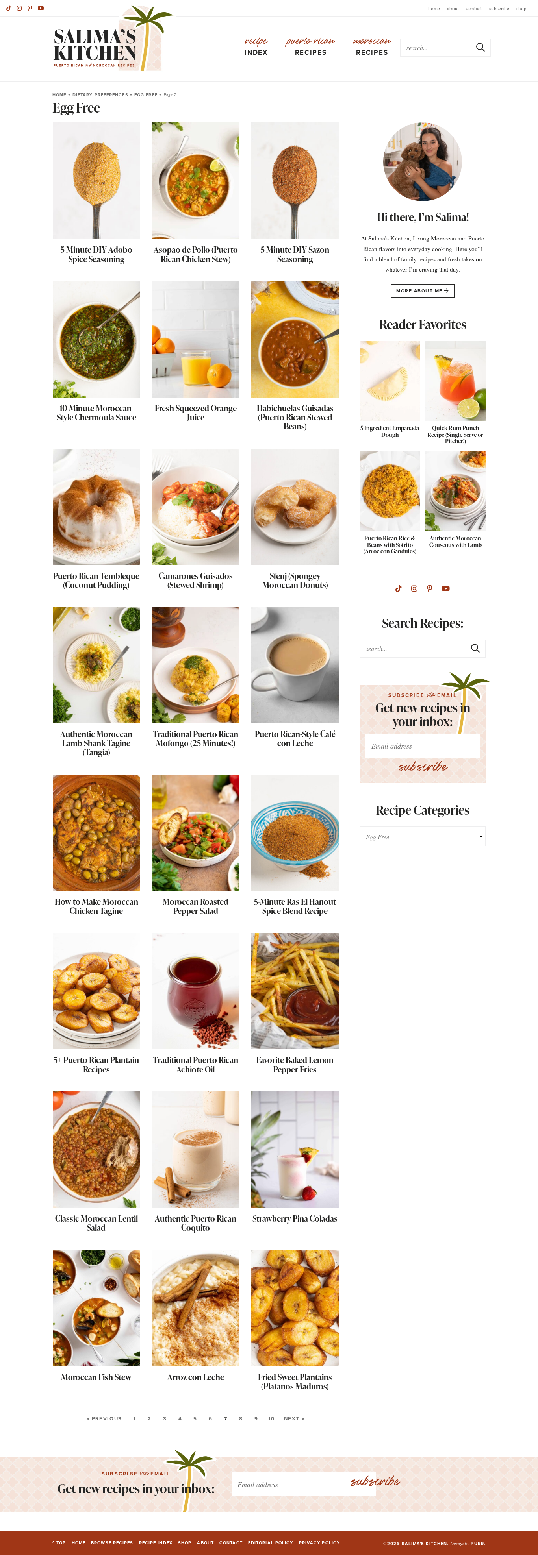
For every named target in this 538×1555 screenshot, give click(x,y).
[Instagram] (19, 8)
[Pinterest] (29, 8)
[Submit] (481, 47)
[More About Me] (422, 163)
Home (434, 8)
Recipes (311, 46)
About (453, 8)
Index (256, 46)
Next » (294, 1418)
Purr (477, 1543)
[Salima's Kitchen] (114, 38)
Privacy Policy (319, 1543)
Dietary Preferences (100, 95)
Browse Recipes (112, 1543)
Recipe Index (156, 1543)
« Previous (104, 1418)
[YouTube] (40, 8)
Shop (521, 8)
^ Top (59, 1543)
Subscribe (499, 8)
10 (271, 1418)
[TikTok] (8, 8)
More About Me (420, 290)
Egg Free (146, 95)
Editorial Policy (270, 1543)
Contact (474, 8)
